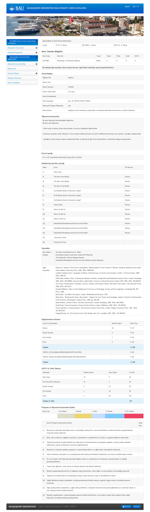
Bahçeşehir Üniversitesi (16, 48)
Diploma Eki (12, 69)
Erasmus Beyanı (13, 73)
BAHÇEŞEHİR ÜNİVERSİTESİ (22, 507)
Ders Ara (136, 6)
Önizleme (127, 506)
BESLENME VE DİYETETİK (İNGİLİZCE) (18, 58)
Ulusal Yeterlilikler (14, 83)
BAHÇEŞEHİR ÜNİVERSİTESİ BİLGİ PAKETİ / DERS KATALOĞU (56, 8)
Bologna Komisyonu (14, 78)
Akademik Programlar (15, 52)
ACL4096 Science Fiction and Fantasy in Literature (22, 42)
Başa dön (136, 506)
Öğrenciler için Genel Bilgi (16, 64)
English (127, 6)
